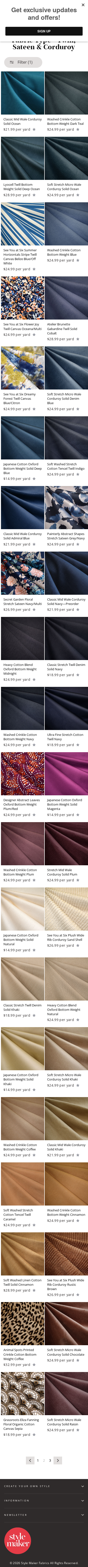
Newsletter (15, 1515)
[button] (34, 129)
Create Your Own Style (27, 1486)
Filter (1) (25, 62)
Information (17, 1500)
